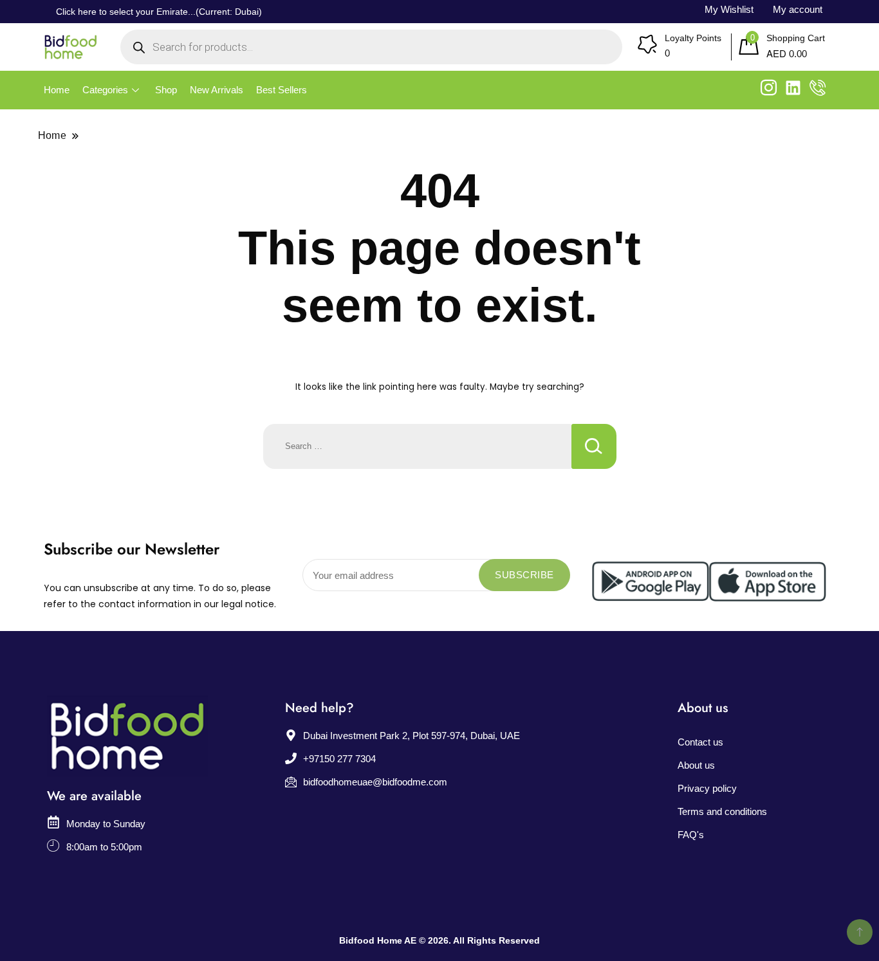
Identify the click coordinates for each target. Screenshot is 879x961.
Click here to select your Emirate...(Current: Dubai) (159, 11)
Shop (166, 89)
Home (56, 89)
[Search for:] (417, 446)
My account (797, 9)
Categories (105, 89)
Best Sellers (281, 89)
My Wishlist (729, 9)
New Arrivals (216, 89)
